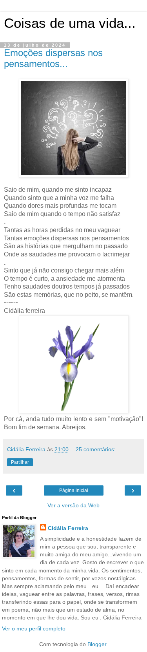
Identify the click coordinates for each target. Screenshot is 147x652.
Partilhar (20, 462)
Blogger (96, 644)
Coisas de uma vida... (70, 23)
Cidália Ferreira (68, 528)
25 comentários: (96, 449)
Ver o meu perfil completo (33, 628)
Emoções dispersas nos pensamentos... (53, 58)
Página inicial (73, 490)
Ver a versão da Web (73, 505)
